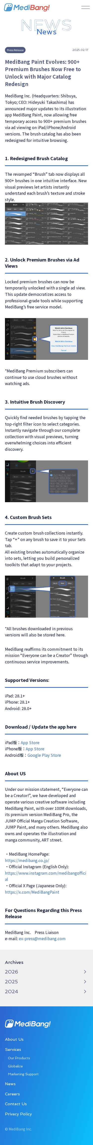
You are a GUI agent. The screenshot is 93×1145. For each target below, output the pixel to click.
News (10, 1083)
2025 (11, 982)
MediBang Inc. (27, 7)
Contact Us (16, 1104)
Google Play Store (44, 755)
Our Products (19, 1058)
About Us (14, 1039)
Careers (12, 1094)
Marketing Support (23, 1074)
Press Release (15, 50)
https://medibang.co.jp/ (27, 860)
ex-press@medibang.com (42, 938)
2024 (11, 991)
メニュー (85, 7)
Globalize (15, 1066)
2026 (11, 972)
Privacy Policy (18, 1114)
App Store (30, 742)
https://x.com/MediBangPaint (32, 892)
